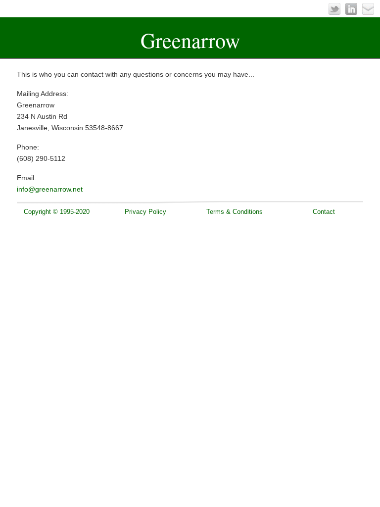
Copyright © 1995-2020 (57, 211)
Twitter (334, 9)
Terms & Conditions (234, 211)
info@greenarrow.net (50, 189)
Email (368, 9)
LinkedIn (351, 9)
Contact (324, 211)
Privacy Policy (145, 211)
